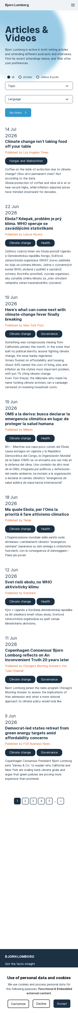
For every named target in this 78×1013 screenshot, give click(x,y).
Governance (49, 334)
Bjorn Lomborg (17, 5)
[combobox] (39, 86)
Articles (27, 77)
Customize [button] (18, 1004)
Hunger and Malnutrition (26, 161)
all (13, 77)
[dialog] (39, 990)
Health (45, 243)
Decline (41, 1003)
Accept (62, 1003)
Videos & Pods (50, 77)
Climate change (20, 243)
